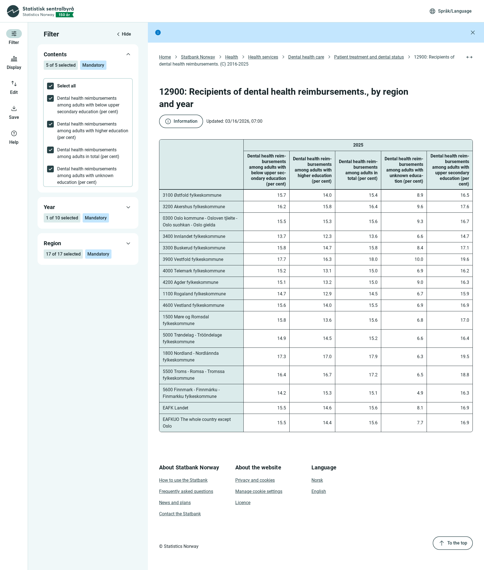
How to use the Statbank (183, 480)
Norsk (317, 480)
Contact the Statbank (180, 513)
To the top (457, 543)
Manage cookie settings (258, 491)
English (318, 491)
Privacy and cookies (255, 480)
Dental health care (306, 57)
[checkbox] (88, 86)
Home (165, 57)
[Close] (472, 32)
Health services (263, 57)
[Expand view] (469, 57)
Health (231, 57)
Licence (242, 502)
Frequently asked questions (186, 491)
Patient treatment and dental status (369, 57)
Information (185, 121)
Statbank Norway (198, 57)
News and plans (175, 502)
